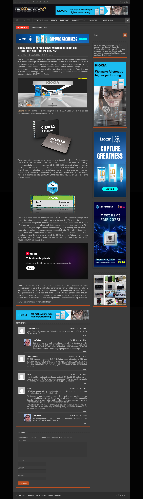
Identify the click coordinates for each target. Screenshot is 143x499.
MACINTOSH (93, 20)
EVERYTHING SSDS (41, 20)
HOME (17, 20)
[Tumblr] (129, 2)
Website (21, 475)
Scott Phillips (32, 356)
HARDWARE (64, 20)
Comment (22, 440)
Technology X (37, 2)
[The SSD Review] (30, 8)
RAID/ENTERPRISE (79, 20)
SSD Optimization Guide (38, 27)
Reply (84, 336)
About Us (46, 2)
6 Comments (48, 55)
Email (21, 468)
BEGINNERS (25, 20)
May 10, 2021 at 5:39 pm (78, 374)
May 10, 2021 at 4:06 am (78, 328)
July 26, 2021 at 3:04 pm (78, 415)
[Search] (125, 35)
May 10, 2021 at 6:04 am (78, 340)
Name (21, 461)
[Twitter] (125, 2)
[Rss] (121, 2)
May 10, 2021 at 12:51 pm (78, 356)
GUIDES (54, 20)
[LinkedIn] (127, 2)
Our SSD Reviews (107, 20)
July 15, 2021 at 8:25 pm (78, 388)
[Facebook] (122, 2)
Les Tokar (23, 55)
